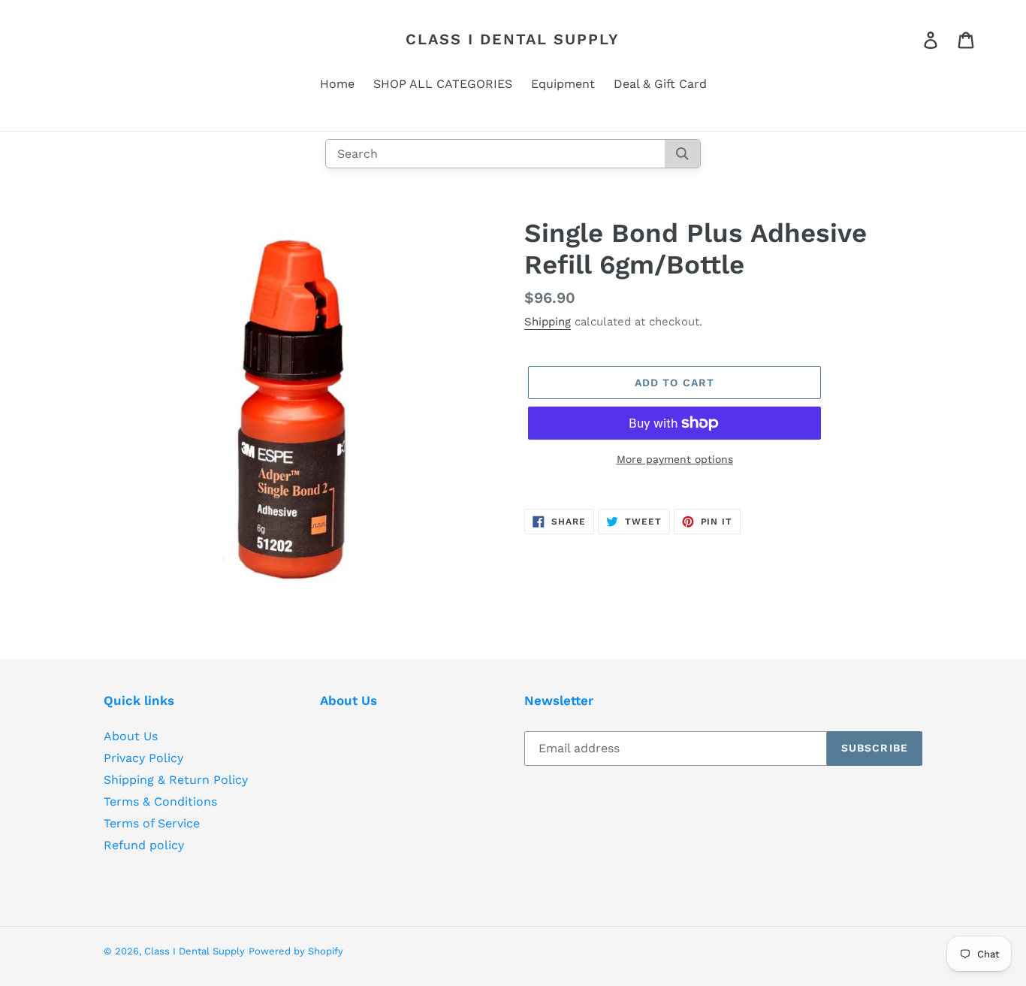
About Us (131, 736)
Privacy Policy (143, 758)
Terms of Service (152, 823)
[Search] (682, 154)
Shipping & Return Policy (176, 780)
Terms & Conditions (160, 801)
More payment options (675, 459)
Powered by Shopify (296, 951)
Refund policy (144, 845)
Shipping (547, 321)
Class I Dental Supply (513, 39)
